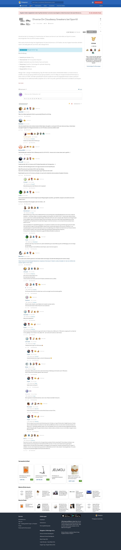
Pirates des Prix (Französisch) (24, 527)
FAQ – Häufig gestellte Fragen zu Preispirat (27, 523)
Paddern (27, 300)
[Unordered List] (35, 98)
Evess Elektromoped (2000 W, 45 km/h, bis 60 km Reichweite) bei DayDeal (79, 494)
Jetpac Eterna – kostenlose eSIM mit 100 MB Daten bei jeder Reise (63, 493)
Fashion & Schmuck (27, 8)
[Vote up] (101, 24)
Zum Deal (91, 31)
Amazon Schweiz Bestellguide (46, 533)
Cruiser (25, 182)
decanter (27, 394)
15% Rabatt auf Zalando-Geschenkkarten (29, 505)
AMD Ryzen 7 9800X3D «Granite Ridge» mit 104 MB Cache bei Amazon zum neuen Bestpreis (80, 508)
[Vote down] (100, 28)
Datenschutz (43, 522)
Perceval (29, 406)
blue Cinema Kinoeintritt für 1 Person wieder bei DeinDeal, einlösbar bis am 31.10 (96, 494)
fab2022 (21, 112)
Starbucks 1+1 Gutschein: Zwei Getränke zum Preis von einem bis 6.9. (46, 494)
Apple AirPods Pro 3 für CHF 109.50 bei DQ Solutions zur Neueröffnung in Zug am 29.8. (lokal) (29, 495)
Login (80, 89)
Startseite (20, 8)
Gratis (45, 5)
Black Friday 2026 (44, 539)
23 (34, 23)
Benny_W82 (22, 150)
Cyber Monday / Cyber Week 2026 (47, 542)
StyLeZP (21, 162)
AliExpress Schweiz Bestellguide (47, 536)
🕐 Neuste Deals (23, 5)
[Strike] (31, 98)
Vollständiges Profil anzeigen (93, 66)
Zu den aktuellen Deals (95, 13)
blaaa (26, 367)
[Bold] (25, 98)
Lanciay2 (25, 314)
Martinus (21, 256)
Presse (19, 525)
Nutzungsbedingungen (45, 525)
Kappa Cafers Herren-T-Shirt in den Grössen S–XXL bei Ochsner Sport (74, 477)
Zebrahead (26, 211)
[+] (41, 98)
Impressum (42, 519)
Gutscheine (51, 5)
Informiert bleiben (61, 5)
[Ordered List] (33, 98)
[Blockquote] (37, 98)
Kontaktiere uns (21, 519)
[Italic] (27, 98)
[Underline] (29, 98)
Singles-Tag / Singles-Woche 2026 (47, 544)
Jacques (25, 271)
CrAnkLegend (27, 136)
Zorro (25, 438)
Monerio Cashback (69, 532)
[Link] (39, 98)
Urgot (25, 327)
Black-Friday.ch (69, 533)
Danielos (21, 123)
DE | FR (101, 5)
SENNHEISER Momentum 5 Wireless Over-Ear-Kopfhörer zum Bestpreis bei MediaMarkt (46, 507)
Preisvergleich (38, 5)
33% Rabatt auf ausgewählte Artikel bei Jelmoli (57, 477)
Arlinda (93, 43)
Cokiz (20, 195)
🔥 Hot (31, 5)
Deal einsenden (98, 2)
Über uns (20, 521)
